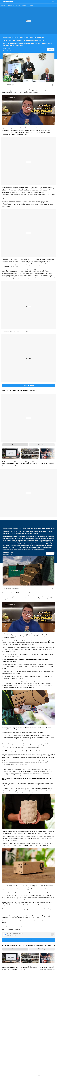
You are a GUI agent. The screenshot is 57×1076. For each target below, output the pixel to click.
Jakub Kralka (12, 460)
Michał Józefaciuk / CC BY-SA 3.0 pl (19, 331)
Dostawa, (19, 945)
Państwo (50, 49)
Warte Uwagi (41, 445)
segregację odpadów (21, 740)
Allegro (10, 666)
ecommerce (50, 553)
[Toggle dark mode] (49, 1)
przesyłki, (50, 945)
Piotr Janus (49, 460)
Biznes (24, 5)
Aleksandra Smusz (8, 552)
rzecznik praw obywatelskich (28, 390)
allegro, (14, 945)
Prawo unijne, (43, 945)
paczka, (32, 945)
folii (33, 902)
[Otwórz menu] (52, 1)
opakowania (6, 838)
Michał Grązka (7, 48)
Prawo (18, 5)
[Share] (52, 85)
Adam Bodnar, (16, 390)
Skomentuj (9, 84)
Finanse (31, 5)
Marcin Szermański (32, 460)
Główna (3, 5)
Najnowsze (11, 5)
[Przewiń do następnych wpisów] (53, 456)
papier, (37, 945)
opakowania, (26, 945)
